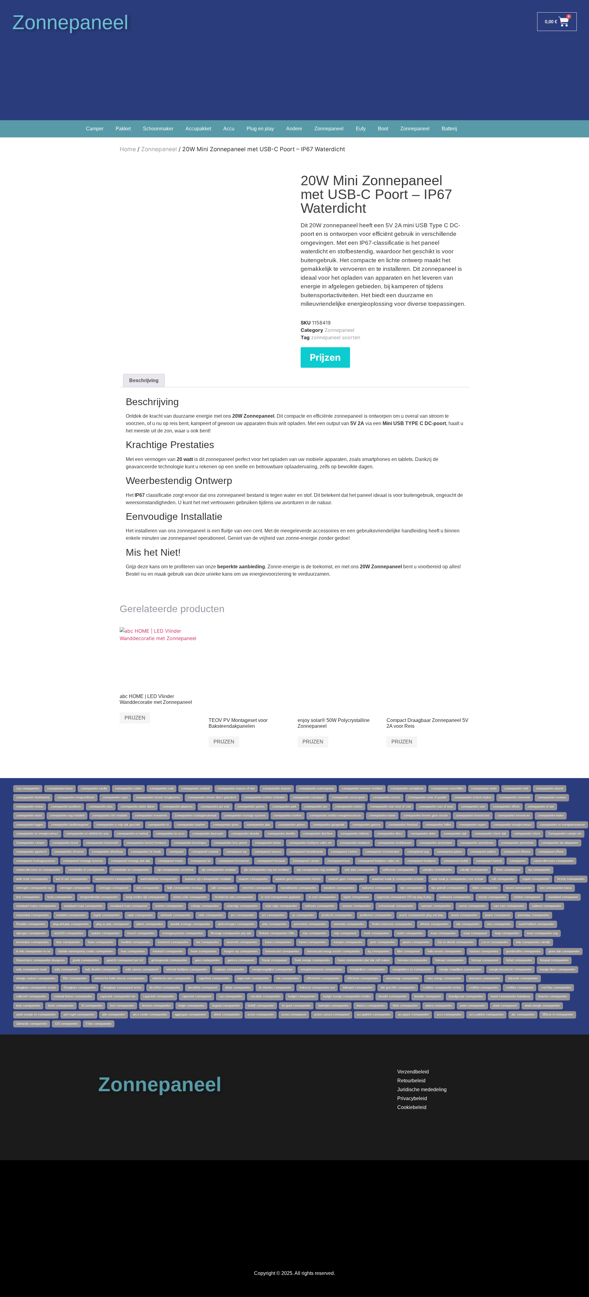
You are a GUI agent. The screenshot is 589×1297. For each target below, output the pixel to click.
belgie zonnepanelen (191, 1005)
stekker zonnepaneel (527, 897)
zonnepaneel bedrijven (421, 860)
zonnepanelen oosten (348, 806)
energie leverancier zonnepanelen (510, 969)
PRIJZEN (135, 717)
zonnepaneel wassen (268, 851)
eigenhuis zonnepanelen (214, 978)
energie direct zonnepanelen (557, 969)
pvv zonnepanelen (242, 915)
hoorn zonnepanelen (203, 951)
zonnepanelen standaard (308, 797)
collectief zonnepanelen (31, 996)
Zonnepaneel (70, 22)
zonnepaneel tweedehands (306, 851)
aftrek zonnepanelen (227, 1014)
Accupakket (198, 128)
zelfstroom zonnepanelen (398, 869)
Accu (228, 128)
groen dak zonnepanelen (564, 951)
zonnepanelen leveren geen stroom (425, 815)
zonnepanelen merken (288, 815)
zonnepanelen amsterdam (435, 842)
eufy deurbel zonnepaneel (101, 969)
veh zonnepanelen (147, 887)
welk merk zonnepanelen (32, 879)
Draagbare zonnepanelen (79, 987)
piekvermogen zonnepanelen (236, 924)
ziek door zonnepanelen (360, 869)
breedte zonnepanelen (392, 996)
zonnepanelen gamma (366, 824)
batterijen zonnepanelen (333, 1005)
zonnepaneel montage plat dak (130, 860)
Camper (94, 128)
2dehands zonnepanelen (31, 1023)
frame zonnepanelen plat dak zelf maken (364, 960)
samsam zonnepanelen (436, 906)
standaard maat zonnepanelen (83, 906)
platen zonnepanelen (150, 924)
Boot (383, 128)
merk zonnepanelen (376, 933)
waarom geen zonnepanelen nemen (298, 879)
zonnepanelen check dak (490, 833)
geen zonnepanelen (207, 960)
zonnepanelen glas (258, 824)
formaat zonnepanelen (449, 960)
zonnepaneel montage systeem (83, 860)
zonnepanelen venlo (483, 788)
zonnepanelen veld (516, 788)
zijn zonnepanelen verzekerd (175, 869)
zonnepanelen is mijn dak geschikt (118, 824)
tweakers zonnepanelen (339, 887)
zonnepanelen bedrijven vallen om (310, 842)
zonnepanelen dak (455, 833)
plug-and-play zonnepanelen (70, 924)
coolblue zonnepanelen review (442, 987)
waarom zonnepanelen (253, 879)
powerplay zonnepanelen (533, 915)
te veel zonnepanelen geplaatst (281, 897)
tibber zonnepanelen (485, 887)
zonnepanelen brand (65, 842)
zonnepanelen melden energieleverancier (335, 815)
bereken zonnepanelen (156, 1005)
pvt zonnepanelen (273, 915)
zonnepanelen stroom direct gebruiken (212, 797)
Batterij (449, 128)
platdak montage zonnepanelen (190, 924)
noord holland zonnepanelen (536, 924)
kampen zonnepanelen (348, 942)
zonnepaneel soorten (335, 337)
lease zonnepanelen (100, 942)
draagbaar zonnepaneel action (122, 987)
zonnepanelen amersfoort (517, 842)
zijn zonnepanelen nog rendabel (317, 869)
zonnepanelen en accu (170, 833)
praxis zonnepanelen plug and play (421, 915)
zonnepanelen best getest (230, 842)
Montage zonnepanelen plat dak (231, 933)
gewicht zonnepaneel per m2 (125, 960)
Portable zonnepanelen (30, 924)
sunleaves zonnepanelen (455, 897)
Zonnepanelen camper (30, 842)
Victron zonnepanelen (570, 879)
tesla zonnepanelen (60, 897)
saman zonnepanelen (472, 906)
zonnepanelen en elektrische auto (87, 833)
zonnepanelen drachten (318, 833)
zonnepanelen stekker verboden (264, 797)
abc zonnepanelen (522, 1014)
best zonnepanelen (122, 1005)
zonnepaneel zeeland (204, 851)
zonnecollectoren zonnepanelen (553, 860)
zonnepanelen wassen (277, 788)
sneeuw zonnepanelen (356, 906)
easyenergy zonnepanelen (402, 978)
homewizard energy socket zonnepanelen (333, 951)
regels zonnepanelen (107, 915)
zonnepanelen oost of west (436, 806)
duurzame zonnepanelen (484, 978)
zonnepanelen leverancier (514, 815)
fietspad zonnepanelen (554, 960)
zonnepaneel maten (170, 860)
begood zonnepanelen (226, 1005)
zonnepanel (176, 851)
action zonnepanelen (261, 1014)
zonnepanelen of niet (541, 806)
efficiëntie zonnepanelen (362, 978)
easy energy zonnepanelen (444, 978)
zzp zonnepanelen (27, 788)
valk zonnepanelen (222, 887)
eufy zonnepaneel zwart (31, 969)
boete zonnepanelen (61, 1005)
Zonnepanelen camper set (564, 833)
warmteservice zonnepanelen (114, 879)
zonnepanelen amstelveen (476, 842)
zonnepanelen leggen (29, 824)
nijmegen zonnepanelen (31, 933)
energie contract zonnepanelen (35, 978)
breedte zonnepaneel (427, 996)
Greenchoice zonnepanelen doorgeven (40, 960)
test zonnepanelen (28, 897)
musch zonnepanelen (140, 933)
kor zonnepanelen (207, 942)
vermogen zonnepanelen (75, 887)
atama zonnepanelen (438, 1005)
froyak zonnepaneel (274, 960)
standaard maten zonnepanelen (36, 906)
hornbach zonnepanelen (168, 951)
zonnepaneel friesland (271, 860)
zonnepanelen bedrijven (355, 842)
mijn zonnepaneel (345, 933)
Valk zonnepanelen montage (185, 887)
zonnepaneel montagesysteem (35, 860)
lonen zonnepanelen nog (542, 933)
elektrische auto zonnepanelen (171, 978)
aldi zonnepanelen (113, 1014)
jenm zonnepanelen (382, 942)
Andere (294, 128)
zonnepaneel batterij (489, 860)
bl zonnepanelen (92, 1005)
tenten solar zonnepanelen (190, 897)
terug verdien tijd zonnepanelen (145, 897)
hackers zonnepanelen (484, 951)
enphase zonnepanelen (229, 969)
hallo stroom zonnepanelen (445, 951)
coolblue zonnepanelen (483, 987)
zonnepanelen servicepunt (348, 797)
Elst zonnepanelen (75, 978)
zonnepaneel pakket (483, 851)
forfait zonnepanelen (519, 960)
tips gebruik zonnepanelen (447, 887)
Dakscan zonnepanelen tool (317, 987)
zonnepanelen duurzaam (207, 833)
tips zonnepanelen (411, 887)
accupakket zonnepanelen (373, 1014)
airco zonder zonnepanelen (150, 1014)
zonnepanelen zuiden (128, 788)
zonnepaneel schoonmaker (382, 851)
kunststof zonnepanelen (173, 942)
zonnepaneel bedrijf (456, 860)
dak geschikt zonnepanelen (397, 987)
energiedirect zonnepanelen (367, 969)
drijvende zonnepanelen (523, 978)
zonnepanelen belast (268, 842)
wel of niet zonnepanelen (71, 879)
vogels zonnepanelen (535, 879)
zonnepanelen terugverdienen (75, 797)
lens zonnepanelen (68, 942)
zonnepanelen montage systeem (245, 815)
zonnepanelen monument (151, 815)
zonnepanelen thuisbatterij (32, 797)
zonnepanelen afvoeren (69, 851)
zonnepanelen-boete (60, 788)
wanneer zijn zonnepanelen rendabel (208, 879)
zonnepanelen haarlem (191, 824)
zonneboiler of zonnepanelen (86, 869)
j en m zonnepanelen (495, 942)
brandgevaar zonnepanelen (466, 996)
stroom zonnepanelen (492, 897)
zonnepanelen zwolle (94, 788)
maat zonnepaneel (475, 933)
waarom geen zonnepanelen (346, 879)
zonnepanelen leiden (551, 815)
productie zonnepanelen (337, 915)
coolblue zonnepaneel (519, 987)
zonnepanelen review (29, 806)
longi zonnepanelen (507, 933)
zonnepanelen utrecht (549, 788)
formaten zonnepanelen (412, 960)
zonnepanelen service (386, 797)
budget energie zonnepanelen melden (347, 996)
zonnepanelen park (284, 806)
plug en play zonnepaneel (112, 924)
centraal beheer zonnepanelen (73, 996)
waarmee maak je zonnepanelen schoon (397, 879)
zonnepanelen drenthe (281, 833)
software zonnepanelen (319, 906)
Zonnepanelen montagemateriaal (195, 815)
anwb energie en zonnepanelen (36, 1014)
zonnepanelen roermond (514, 797)
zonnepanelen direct (389, 833)
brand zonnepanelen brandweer (510, 996)
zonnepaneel (517, 860)
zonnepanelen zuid (161, 788)
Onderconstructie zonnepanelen (392, 924)
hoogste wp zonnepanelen (240, 951)
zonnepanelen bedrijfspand (394, 842)
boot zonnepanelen (28, 1005)
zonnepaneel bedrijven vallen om (378, 860)
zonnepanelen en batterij (132, 833)
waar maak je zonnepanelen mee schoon (457, 879)
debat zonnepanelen (238, 987)
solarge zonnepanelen (205, 906)
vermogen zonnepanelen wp (34, 887)
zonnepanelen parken (250, 806)
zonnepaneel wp (236, 851)
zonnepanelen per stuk (215, 806)
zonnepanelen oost (473, 806)
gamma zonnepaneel (241, 960)
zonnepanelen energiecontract (513, 824)
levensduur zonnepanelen (32, 942)
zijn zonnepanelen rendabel (218, 869)
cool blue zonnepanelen (556, 987)
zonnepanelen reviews (552, 797)
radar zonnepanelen (140, 915)
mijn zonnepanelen (314, 933)
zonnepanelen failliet (438, 824)
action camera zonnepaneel (331, 1014)
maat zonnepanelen (443, 933)
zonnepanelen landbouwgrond (69, 824)
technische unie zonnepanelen (234, 897)
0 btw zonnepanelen (98, 1023)
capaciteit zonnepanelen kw (117, 996)
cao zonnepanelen (230, 996)
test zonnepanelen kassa (556, 887)
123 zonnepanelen (66, 1023)
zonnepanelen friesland (403, 824)
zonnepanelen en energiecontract (37, 833)
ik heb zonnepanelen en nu (33, 951)
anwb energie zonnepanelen (542, 1005)
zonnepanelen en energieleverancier (562, 824)
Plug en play (260, 128)
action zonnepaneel (294, 1014)
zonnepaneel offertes (517, 851)
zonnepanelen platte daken (138, 806)
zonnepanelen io (158, 824)
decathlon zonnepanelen (164, 987)
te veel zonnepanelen (322, 897)
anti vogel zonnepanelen (79, 1014)
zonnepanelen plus (101, 806)
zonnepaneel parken (449, 851)
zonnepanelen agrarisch (31, 851)
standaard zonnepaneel (563, 897)
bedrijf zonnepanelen (261, 1005)
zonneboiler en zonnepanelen (130, 869)
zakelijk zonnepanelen (474, 869)
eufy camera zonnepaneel (141, 969)
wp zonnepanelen (539, 869)
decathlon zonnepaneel (202, 987)
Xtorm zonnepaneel (508, 869)
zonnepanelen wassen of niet (236, 788)
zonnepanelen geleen (291, 824)
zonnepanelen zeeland (195, 788)
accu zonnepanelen (449, 1014)
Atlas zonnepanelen (405, 1005)
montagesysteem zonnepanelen (182, 933)
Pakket (123, 128)
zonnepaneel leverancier (233, 860)
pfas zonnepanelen (274, 924)
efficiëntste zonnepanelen (323, 978)
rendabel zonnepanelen (71, 915)
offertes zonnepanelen (434, 924)
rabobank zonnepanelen (175, 915)
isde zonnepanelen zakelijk (533, 942)
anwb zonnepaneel (505, 1005)
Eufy (361, 128)
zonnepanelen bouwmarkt (102, 842)
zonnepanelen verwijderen (407, 788)
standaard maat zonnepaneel (128, 906)
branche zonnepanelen (552, 996)
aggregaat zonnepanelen (190, 1014)
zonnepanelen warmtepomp (316, 788)
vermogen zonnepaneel (113, 887)
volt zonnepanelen (502, 879)
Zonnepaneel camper (306, 860)
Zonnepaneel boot (338, 860)
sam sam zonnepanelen (509, 906)
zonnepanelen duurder (245, 833)
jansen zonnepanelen (416, 942)
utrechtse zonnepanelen (257, 887)
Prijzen (325, 357)
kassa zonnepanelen (278, 942)
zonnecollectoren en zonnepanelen (38, 869)
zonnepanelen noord (29, 815)
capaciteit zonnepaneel (196, 996)
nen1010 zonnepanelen (68, 933)
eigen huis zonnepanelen (253, 978)
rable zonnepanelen (210, 915)
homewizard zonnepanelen (282, 951)
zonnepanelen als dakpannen (559, 842)
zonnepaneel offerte (551, 851)
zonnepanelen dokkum (355, 833)
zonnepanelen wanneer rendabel (362, 788)
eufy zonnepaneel (66, 969)
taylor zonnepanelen (356, 897)
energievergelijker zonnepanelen (272, 969)
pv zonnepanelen (303, 915)
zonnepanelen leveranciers (473, 815)
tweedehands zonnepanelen (298, 887)
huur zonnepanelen (133, 951)
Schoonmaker (158, 128)
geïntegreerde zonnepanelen (169, 960)
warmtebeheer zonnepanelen (159, 879)
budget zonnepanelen (301, 996)
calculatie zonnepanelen (265, 996)
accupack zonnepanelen (413, 1014)
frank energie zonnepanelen (312, 960)
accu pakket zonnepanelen (486, 1014)
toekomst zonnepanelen (377, 887)
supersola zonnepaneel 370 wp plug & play (404, 897)
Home (128, 149)
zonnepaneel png (418, 851)
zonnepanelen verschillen (447, 788)
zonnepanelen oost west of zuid (390, 806)
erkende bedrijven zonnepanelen (186, 969)
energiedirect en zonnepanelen (412, 969)
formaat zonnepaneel (485, 960)
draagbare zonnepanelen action (36, 987)
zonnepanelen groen (226, 824)
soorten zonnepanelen (169, 906)
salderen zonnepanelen (546, 906)
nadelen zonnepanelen (105, 933)
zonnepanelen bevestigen (190, 842)
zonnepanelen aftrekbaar (107, 851)
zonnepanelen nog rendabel (67, 815)
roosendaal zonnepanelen (32, 915)
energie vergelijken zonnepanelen (460, 969)
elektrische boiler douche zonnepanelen (119, 978)
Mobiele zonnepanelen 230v (276, 933)
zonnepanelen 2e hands (146, 851)
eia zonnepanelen (288, 978)
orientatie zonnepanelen (349, 924)
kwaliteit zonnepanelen (135, 942)
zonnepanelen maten (382, 815)
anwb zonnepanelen (472, 1005)
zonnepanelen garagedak (329, 824)
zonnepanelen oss (315, 806)
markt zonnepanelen (410, 933)
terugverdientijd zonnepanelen (99, 897)
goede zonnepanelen (86, 960)
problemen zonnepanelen (375, 915)
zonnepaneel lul (200, 860)
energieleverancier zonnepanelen (321, 969)
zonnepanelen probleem (66, 806)
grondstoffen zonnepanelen (523, 951)
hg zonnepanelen (378, 951)
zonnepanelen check (527, 833)
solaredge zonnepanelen (242, 906)
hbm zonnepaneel (408, 951)
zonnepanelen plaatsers (178, 806)
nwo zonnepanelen (499, 924)
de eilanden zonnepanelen (275, 987)
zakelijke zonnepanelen (437, 869)
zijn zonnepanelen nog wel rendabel (266, 869)
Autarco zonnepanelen (370, 1005)
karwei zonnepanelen (312, 942)
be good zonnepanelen (296, 1005)
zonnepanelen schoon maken (472, 797)
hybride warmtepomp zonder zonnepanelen (85, 951)
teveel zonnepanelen (519, 887)
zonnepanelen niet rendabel (109, 815)
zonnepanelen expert (472, 824)
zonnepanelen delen (423, 833)
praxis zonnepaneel (497, 915)
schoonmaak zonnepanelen (396, 906)
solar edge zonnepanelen (281, 906)
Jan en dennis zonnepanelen (455, 942)
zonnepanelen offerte (506, 806)
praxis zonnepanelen (464, 915)
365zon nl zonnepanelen (557, 1014)
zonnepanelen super (115, 797)
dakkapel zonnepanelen (357, 987)
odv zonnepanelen (467, 924)
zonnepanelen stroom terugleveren (158, 797)
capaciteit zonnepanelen (158, 996)
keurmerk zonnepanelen (242, 942)
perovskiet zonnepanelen (310, 924)
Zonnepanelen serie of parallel (427, 797)
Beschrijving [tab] (144, 380)
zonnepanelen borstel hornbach (146, 842)
